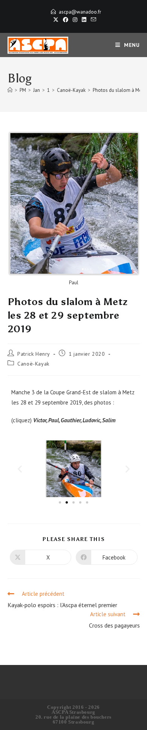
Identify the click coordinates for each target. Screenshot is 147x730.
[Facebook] (65, 19)
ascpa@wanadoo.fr (80, 12)
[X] (56, 19)
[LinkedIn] (84, 19)
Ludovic (91, 420)
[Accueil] (10, 90)
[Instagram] (75, 19)
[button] (19, 468)
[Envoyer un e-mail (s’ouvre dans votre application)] (92, 19)
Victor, (40, 420)
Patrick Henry (33, 353)
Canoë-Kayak (33, 363)
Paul (53, 420)
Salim (109, 420)
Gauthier (71, 420)
